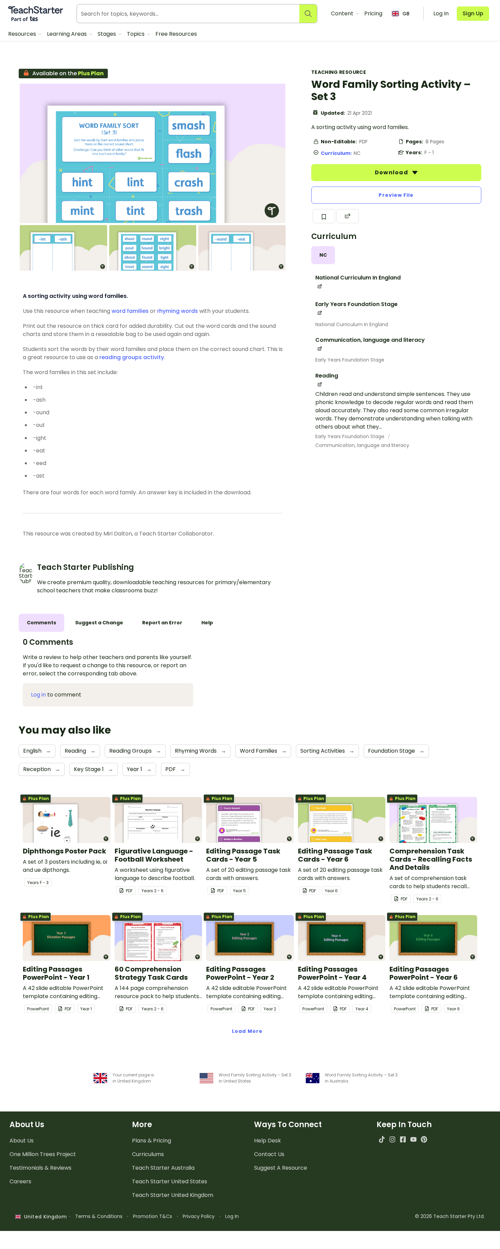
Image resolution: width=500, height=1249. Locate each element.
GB (406, 13)
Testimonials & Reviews (40, 1168)
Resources (22, 34)
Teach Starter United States (169, 1181)
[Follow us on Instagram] (392, 1139)
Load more (247, 1031)
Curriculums (148, 1154)
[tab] (323, 255)
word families (130, 311)
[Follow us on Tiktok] (382, 1139)
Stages (107, 34)
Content (343, 13)
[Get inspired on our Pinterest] (424, 1139)
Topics (136, 34)
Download (392, 172)
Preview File (396, 195)
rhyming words (177, 311)
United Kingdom (44, 1216)
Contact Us (269, 1154)
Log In (232, 1216)
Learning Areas (67, 34)
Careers (20, 1181)
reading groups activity (131, 357)
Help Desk (267, 1140)
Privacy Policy (199, 1216)
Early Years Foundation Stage (349, 359)
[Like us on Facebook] (403, 1139)
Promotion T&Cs (152, 1216)
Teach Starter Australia (163, 1168)
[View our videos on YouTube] (413, 1139)
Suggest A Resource (280, 1168)
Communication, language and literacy (362, 445)
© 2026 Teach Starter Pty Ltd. (450, 1216)
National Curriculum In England (351, 324)
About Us (22, 1140)
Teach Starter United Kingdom (172, 1195)
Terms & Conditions (98, 1216)
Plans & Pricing (151, 1140)
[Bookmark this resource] (324, 216)
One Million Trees (43, 1154)
